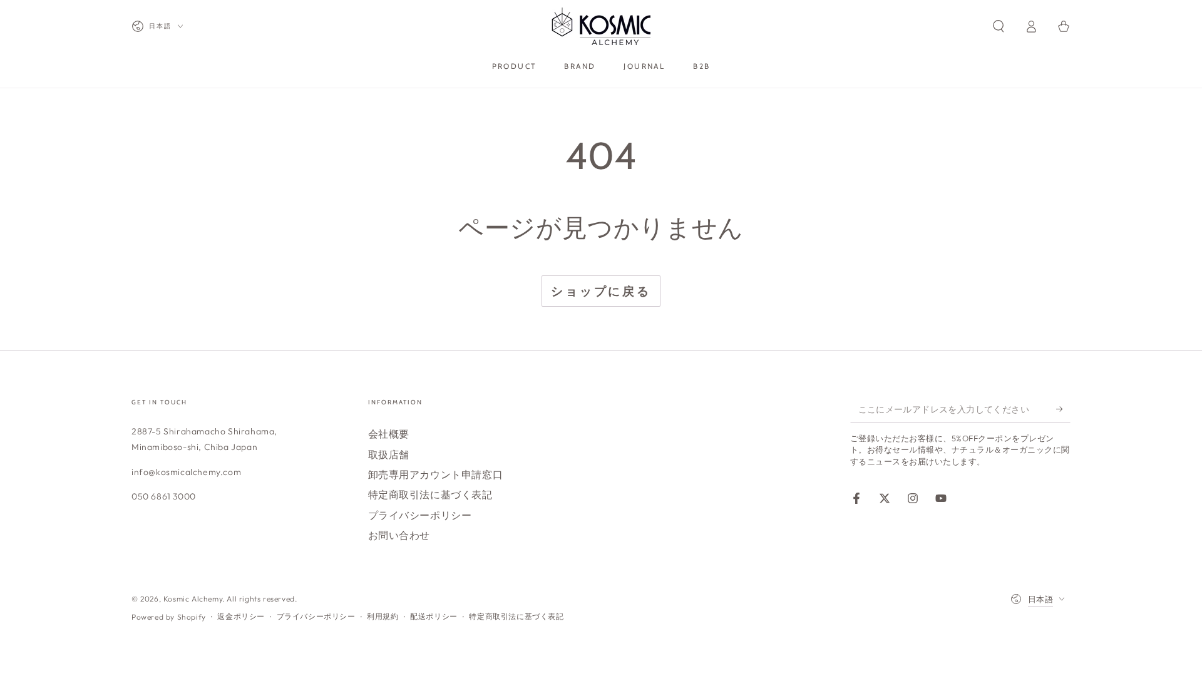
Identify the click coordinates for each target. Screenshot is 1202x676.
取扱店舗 (388, 454)
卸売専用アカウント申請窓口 (435, 474)
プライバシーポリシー (420, 515)
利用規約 (382, 616)
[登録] (1063, 408)
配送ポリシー (434, 616)
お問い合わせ (399, 535)
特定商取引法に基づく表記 (430, 494)
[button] (998, 26)
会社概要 (388, 434)
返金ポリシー (241, 616)
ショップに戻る (601, 291)
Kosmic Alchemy (192, 598)
